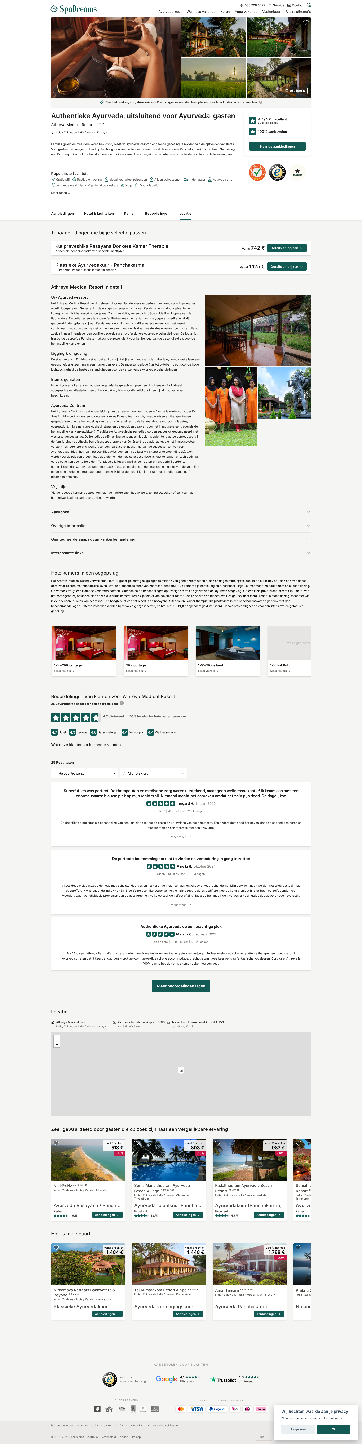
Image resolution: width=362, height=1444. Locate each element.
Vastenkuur (271, 11)
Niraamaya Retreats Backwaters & (84, 1292)
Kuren (225, 11)
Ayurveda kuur (170, 11)
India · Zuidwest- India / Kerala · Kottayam (82, 132)
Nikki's (71, 1186)
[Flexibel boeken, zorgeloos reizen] (260, 102)
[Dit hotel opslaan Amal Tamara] (217, 1247)
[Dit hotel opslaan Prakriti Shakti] (298, 1247)
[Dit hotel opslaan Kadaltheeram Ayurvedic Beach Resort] (217, 1143)
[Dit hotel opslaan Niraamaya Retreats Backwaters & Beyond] (56, 1247)
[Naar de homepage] (75, 8)
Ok (334, 1429)
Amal (234, 1290)
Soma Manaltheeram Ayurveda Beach (162, 1188)
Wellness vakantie (201, 11)
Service (123, 1437)
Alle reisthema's (298, 11)
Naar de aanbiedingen (277, 146)
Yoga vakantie (246, 11)
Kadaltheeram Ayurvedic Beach (243, 1188)
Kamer (129, 213)
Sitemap (136, 1437)
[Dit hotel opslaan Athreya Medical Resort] (306, 22)
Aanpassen (298, 1429)
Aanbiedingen (62, 213)
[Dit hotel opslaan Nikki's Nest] (56, 1143)
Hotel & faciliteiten (99, 213)
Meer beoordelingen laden (181, 986)
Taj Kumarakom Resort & (160, 1290)
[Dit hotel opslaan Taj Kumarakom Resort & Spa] (136, 1247)
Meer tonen (59, 193)
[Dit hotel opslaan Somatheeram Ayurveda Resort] (298, 1143)
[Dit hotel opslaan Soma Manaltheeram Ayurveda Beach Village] (136, 1143)
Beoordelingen (157, 213)
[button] (181, 1070)
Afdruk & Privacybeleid (101, 1437)
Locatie (185, 213)
